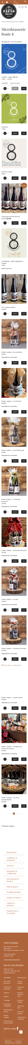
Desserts (10, 865)
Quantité (5, 83)
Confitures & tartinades (12, 859)
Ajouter (15, 88)
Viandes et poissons (11, 904)
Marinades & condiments (12, 872)
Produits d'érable (14, 892)
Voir (24, 88)
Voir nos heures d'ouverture (12, 960)
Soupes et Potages (14, 897)
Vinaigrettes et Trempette (12, 912)
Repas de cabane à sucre (20, 994)
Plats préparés (12, 886)
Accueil (3, 21)
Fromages (7, 1000)
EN (25, 1)
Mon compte (16, 2)
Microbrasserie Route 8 (12, 21)
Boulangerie (12, 852)
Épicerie (6, 996)
